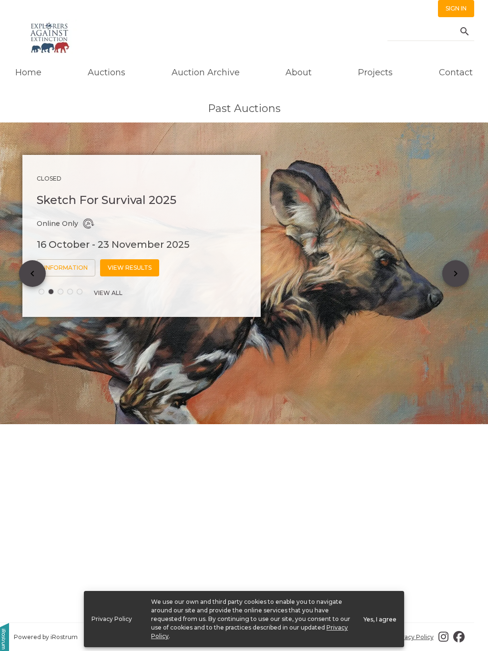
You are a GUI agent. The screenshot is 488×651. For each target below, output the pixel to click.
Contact (456, 72)
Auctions (106, 72)
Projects (375, 72)
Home (28, 72)
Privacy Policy (413, 637)
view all (108, 292)
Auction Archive (206, 72)
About (298, 72)
